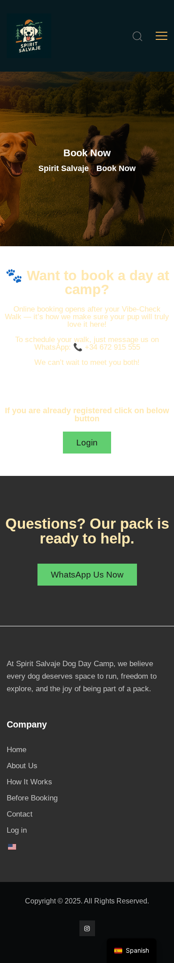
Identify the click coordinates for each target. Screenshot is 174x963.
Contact (20, 814)
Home (16, 749)
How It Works (29, 782)
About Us (22, 766)
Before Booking (32, 798)
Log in (17, 830)
